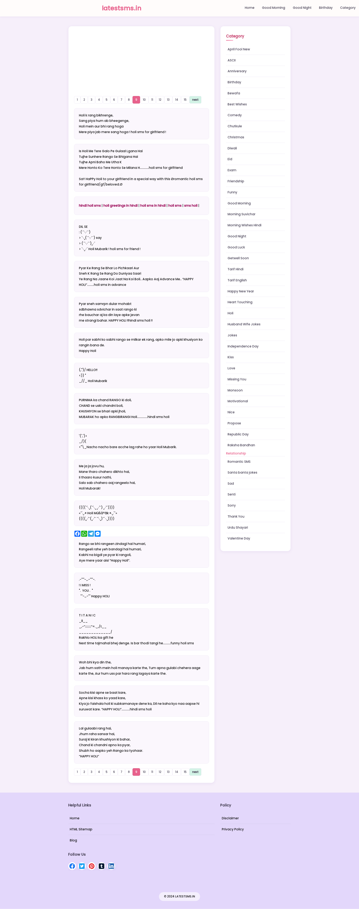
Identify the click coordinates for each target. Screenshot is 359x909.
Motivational (238, 401)
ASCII (232, 60)
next (195, 100)
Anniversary (237, 71)
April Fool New (239, 49)
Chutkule (235, 126)
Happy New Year (241, 291)
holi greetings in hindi (120, 205)
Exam (232, 170)
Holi (230, 313)
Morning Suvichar (241, 214)
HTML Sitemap (81, 829)
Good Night (302, 7)
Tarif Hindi (235, 269)
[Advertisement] (141, 57)
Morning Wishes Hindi (244, 225)
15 (185, 100)
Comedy (235, 115)
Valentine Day (239, 538)
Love (231, 368)
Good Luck (236, 247)
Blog (73, 840)
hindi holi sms (90, 205)
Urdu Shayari (238, 527)
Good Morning (273, 7)
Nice (231, 412)
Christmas (236, 137)
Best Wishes (237, 104)
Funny (232, 192)
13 (168, 100)
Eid (230, 159)
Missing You (237, 379)
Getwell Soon (238, 258)
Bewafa (234, 93)
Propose (234, 423)
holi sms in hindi (153, 205)
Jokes (232, 335)
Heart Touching (240, 302)
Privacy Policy (233, 829)
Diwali (232, 148)
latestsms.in (121, 8)
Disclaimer (230, 818)
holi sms (175, 205)
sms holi (190, 205)
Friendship (236, 181)
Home (249, 7)
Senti (232, 494)
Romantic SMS (239, 461)
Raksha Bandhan (241, 445)
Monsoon (235, 390)
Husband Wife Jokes (244, 324)
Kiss (231, 357)
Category (348, 7)
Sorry (232, 505)
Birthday (326, 7)
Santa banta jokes (242, 472)
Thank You (236, 516)
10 (144, 100)
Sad (231, 483)
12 (160, 100)
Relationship (236, 453)
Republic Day (238, 434)
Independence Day (243, 346)
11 (152, 100)
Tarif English (237, 280)
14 (176, 100)
